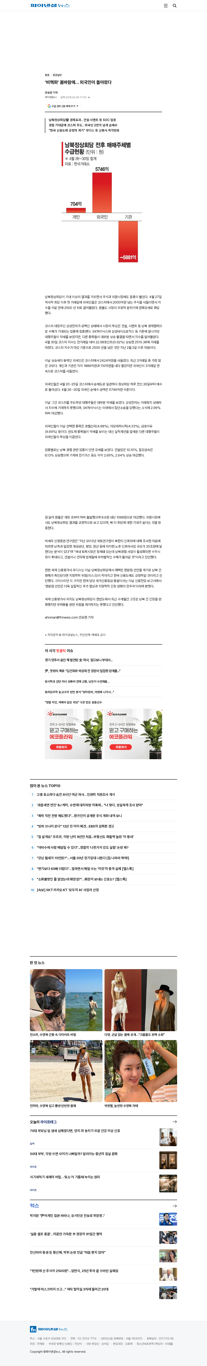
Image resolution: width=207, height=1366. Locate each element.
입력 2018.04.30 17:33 (73, 97)
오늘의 (43, 1122)
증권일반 (57, 75)
